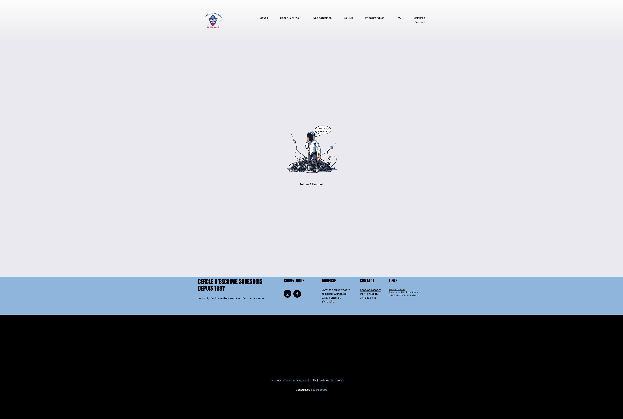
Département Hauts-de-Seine (403, 292)
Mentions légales (297, 380)
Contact (420, 22)
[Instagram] (287, 294)
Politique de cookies (331, 380)
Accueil (263, 18)
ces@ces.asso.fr (370, 290)
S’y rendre (328, 301)
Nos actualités (322, 18)
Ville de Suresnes (397, 290)
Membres (419, 18)
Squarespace (319, 390)
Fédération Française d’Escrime (404, 295)
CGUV (313, 380)
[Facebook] (297, 294)
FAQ (399, 18)
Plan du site (277, 380)
